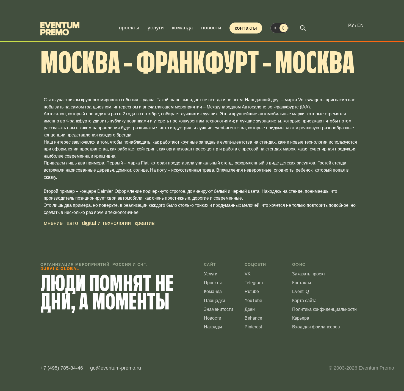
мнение (53, 223)
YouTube (253, 300)
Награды (213, 327)
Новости (211, 27)
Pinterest (253, 327)
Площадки (214, 300)
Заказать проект (308, 274)
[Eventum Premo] (59, 28)
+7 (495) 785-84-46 (61, 368)
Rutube (252, 291)
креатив (145, 223)
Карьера (300, 318)
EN (360, 25)
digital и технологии (106, 223)
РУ (351, 25)
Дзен (250, 309)
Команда (182, 27)
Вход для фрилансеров (316, 327)
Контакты (246, 28)
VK (248, 274)
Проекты (129, 27)
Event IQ (300, 291)
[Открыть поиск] (303, 28)
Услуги (156, 27)
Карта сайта (304, 300)
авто (72, 223)
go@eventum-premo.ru (115, 368)
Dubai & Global (59, 268)
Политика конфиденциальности (324, 309)
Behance (253, 318)
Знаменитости (218, 309)
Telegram (254, 282)
